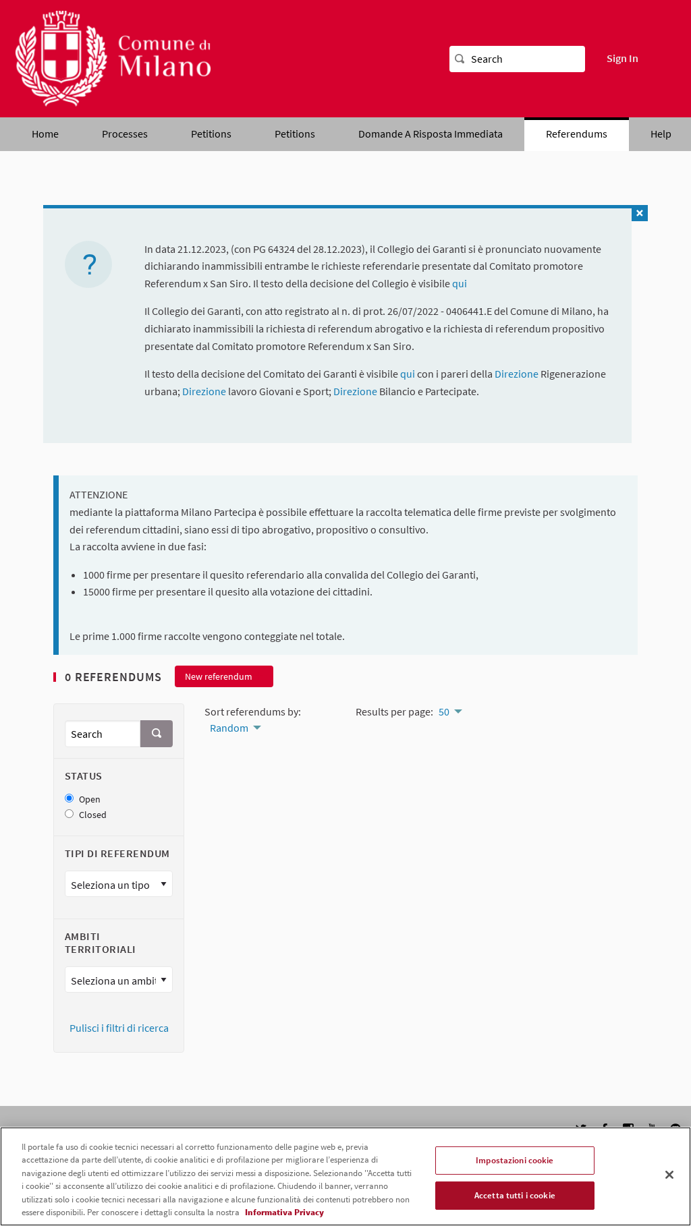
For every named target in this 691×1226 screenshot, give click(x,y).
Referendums (576, 133)
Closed (93, 815)
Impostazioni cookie (514, 1160)
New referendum (218, 676)
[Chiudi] (669, 1175)
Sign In (622, 58)
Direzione (518, 373)
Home (45, 133)
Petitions (211, 133)
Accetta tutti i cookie (514, 1195)
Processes (125, 133)
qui (459, 283)
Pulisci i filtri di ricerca (119, 1027)
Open (90, 799)
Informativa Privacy (284, 1212)
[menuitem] (234, 726)
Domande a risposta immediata (430, 133)
